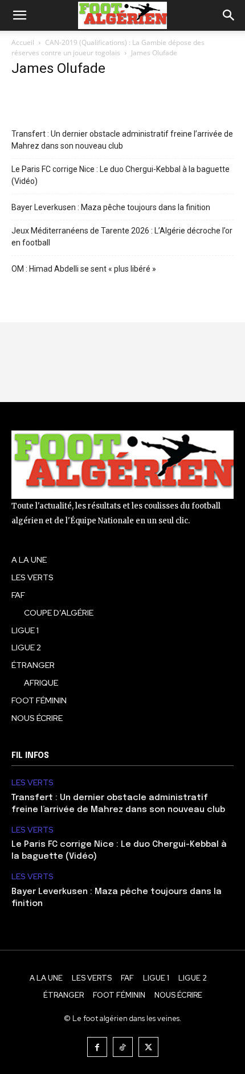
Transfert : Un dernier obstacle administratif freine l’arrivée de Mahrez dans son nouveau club (122, 139)
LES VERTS (32, 783)
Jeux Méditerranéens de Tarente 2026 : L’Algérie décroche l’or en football (121, 236)
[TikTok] (123, 1047)
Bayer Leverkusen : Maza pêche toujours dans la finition (110, 207)
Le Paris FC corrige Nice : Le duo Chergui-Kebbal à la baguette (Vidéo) (120, 175)
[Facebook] (97, 1047)
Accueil (22, 42)
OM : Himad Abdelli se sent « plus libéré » (83, 268)
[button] (19, 15)
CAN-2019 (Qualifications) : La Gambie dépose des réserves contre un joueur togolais (108, 48)
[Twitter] (148, 1047)
